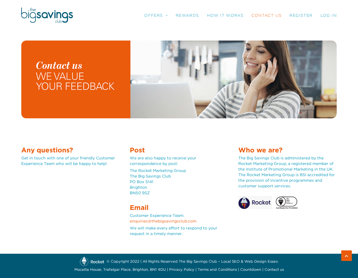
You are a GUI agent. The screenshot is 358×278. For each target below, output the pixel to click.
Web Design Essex (261, 261)
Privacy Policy (181, 269)
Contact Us (266, 15)
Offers (153, 15)
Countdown (250, 269)
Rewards (187, 15)
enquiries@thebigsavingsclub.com (163, 221)
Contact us (274, 269)
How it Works (225, 15)
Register (300, 15)
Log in (329, 15)
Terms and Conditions (217, 269)
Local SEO (230, 261)
